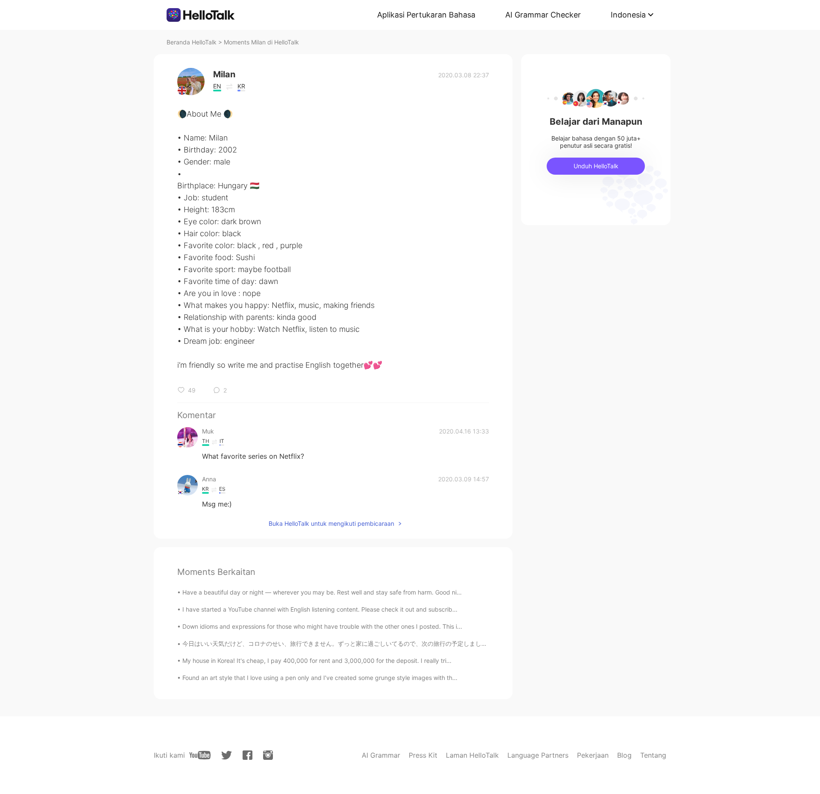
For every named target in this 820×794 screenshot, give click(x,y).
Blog (624, 755)
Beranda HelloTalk (192, 42)
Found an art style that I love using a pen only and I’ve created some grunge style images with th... (319, 677)
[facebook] (247, 755)
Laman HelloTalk (472, 755)
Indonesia (628, 14)
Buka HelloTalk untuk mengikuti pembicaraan (331, 523)
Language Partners (537, 755)
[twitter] (226, 755)
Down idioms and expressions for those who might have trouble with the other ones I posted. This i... (322, 626)
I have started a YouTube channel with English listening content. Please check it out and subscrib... (319, 609)
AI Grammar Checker (543, 14)
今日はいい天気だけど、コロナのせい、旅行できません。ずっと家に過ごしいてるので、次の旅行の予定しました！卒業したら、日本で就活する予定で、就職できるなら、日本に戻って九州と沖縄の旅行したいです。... (474, 643)
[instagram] (268, 755)
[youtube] (200, 755)
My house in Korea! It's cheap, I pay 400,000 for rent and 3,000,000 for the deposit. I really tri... (316, 660)
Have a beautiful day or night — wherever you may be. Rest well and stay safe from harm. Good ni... (322, 592)
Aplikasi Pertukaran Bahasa (426, 14)
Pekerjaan (593, 755)
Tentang (653, 755)
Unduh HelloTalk (596, 166)
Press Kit (423, 755)
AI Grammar (381, 755)
